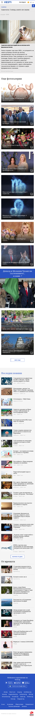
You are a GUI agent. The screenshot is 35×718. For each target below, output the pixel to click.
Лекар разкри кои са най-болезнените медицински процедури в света (22, 611)
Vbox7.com (12, 692)
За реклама (10, 704)
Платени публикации (14, 706)
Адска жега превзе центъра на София (15, 329)
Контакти (24, 706)
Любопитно (16, 393)
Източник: (3, 71)
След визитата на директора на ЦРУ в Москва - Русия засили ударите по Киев (22, 379)
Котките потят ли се (20, 577)
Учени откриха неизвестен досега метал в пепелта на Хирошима (22, 431)
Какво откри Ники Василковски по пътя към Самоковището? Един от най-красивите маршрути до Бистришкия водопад (23, 590)
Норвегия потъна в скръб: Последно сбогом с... (15, 146)
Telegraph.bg (20, 699)
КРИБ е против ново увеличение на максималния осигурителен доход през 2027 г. (23, 547)
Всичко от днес (17, 556)
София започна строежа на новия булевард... (14, 122)
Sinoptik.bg (15, 696)
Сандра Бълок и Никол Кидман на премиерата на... (14, 169)
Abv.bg (5, 692)
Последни (22, 2)
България (15, 423)
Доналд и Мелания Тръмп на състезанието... (17, 272)
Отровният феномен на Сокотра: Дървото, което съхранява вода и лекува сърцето (21, 516)
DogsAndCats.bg (13, 694)
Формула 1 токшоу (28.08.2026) (23, 642)
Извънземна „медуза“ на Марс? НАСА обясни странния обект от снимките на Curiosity (23, 390)
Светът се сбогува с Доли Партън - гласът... (14, 239)
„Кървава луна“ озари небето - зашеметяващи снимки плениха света (23, 536)
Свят (14, 383)
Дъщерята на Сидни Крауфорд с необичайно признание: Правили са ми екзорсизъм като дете (23, 622)
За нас (3, 704)
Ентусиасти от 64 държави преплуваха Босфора (22, 600)
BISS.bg (31, 694)
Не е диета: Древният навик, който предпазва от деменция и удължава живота (23, 483)
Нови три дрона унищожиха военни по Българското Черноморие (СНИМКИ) (22, 653)
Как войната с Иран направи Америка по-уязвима (23, 462)
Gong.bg (19, 692)
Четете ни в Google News (19, 686)
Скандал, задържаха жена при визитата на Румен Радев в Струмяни (23, 525)
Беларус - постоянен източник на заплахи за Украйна (23, 451)
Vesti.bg (7, 2)
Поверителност (29, 704)
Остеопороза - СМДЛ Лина (21, 399)
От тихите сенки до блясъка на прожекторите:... (13, 99)
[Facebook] (17, 708)
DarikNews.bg (27, 692)
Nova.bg (4, 694)
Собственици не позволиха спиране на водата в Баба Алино (22, 442)
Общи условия (19, 704)
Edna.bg (13, 699)
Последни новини (11, 373)
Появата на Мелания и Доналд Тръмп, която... (16, 263)
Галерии (3, 7)
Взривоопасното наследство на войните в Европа (22, 503)
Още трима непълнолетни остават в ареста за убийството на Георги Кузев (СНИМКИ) (22, 665)
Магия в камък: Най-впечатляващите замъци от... (16, 351)
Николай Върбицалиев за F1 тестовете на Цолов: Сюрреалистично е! (22, 632)
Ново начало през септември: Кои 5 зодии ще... (15, 193)
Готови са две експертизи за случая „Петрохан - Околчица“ (23, 493)
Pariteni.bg (30, 696)
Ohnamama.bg (6, 696)
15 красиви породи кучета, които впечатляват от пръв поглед (22, 568)
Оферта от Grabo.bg (17, 401)
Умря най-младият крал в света (21, 472)
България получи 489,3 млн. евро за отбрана (22, 420)
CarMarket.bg (23, 694)
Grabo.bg (22, 696)
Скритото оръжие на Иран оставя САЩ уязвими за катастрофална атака (22, 411)
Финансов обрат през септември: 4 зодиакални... (15, 216)
